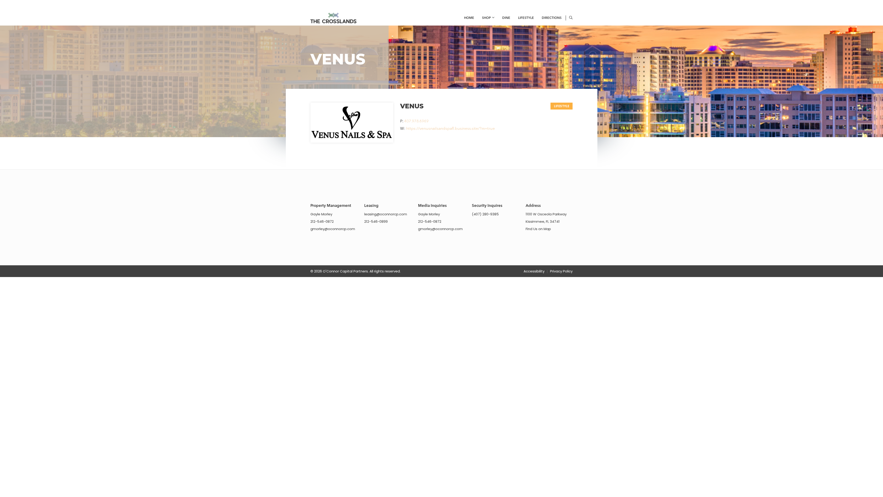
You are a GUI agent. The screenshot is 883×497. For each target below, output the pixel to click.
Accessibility (534, 271)
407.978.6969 (416, 121)
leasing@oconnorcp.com (385, 214)
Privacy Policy (561, 271)
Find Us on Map (538, 228)
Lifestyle (526, 18)
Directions (552, 18)
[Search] (571, 18)
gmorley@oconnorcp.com (332, 228)
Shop (486, 18)
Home (469, 18)
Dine (506, 18)
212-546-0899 (376, 221)
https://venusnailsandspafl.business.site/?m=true (450, 129)
